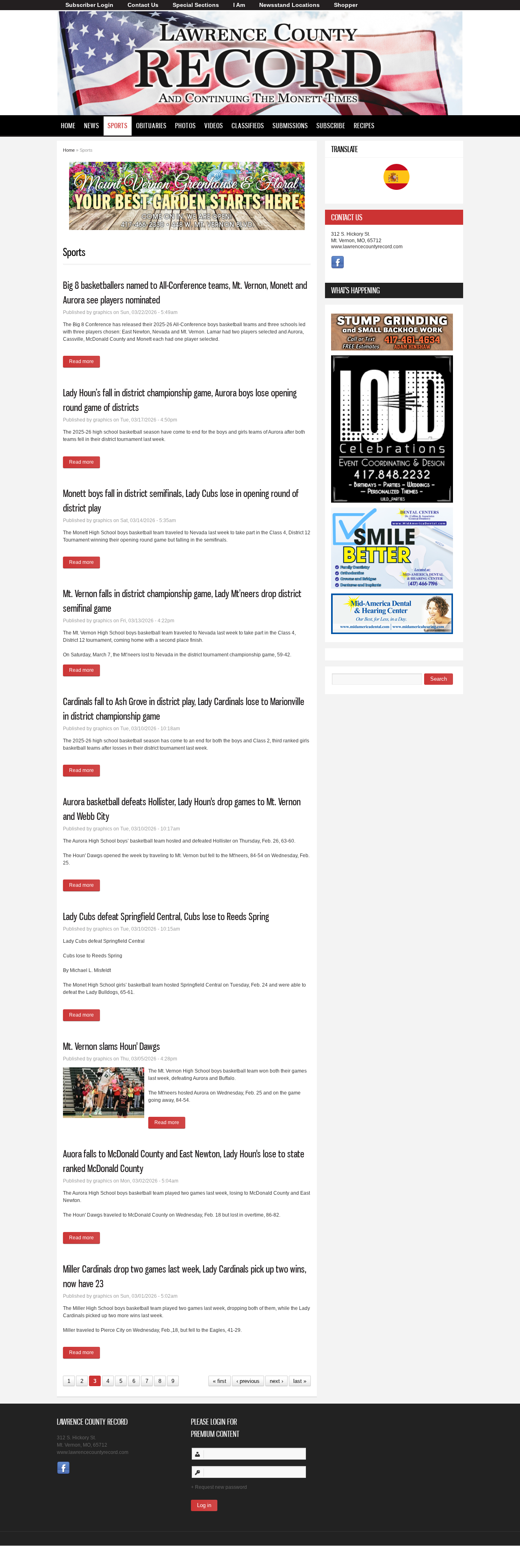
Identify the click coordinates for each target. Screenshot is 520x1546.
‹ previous (248, 1381)
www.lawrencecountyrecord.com (367, 246)
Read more (84, 361)
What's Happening (355, 290)
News (91, 125)
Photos (185, 125)
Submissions (290, 125)
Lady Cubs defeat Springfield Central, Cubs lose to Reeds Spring (166, 916)
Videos (213, 125)
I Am (239, 5)
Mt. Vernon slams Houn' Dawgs (111, 1046)
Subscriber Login (89, 5)
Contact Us (143, 5)
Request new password (221, 1487)
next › (276, 1381)
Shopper (346, 5)
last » (299, 1381)
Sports (118, 125)
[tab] (394, 217)
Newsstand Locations (289, 5)
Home (68, 125)
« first (219, 1381)
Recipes (364, 125)
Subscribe (330, 125)
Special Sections (196, 5)
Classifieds (248, 125)
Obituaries (151, 125)
